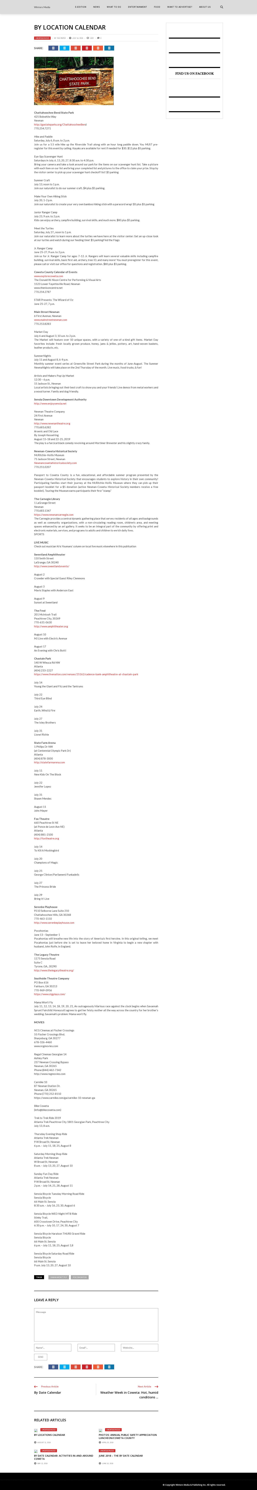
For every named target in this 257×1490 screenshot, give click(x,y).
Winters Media (42, 7)
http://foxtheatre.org (46, 838)
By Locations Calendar (49, 1435)
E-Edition (80, 7)
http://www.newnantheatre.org (52, 423)
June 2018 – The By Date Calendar (121, 1455)
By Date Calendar (47, 1392)
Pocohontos (80, 1277)
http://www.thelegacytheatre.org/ (54, 970)
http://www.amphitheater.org (51, 626)
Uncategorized (42, 38)
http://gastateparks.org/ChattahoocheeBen (59, 124)
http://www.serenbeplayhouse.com (54, 922)
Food (157, 7)
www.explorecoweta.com (48, 276)
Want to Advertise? (179, 7)
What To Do (114, 7)
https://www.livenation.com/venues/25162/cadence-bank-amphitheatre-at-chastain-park (86, 674)
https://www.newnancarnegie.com (53, 514)
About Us (205, 7)
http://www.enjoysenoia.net (50, 403)
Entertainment (137, 7)
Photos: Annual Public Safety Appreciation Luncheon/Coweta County (128, 1436)
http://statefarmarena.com (49, 762)
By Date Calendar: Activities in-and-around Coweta (63, 1457)
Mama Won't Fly (59, 1277)
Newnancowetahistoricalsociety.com (55, 462)
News (96, 7)
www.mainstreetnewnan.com (50, 319)
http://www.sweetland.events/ (51, 566)
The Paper (61, 38)
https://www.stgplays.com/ (49, 994)
